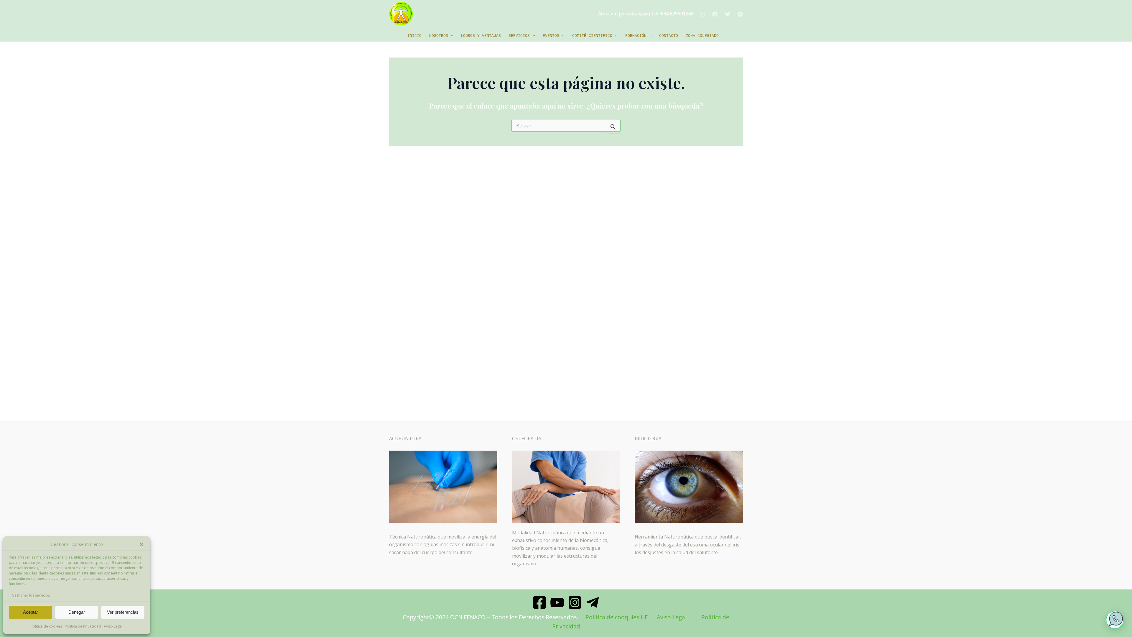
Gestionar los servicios (31, 595)
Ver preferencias (123, 612)
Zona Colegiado (702, 36)
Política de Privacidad (83, 626)
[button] (141, 544)
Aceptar (30, 612)
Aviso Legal (113, 626)
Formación (635, 36)
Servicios (519, 36)
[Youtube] (557, 602)
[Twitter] (727, 14)
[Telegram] (740, 14)
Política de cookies (46, 626)
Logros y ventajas (481, 36)
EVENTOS (551, 36)
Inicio (414, 36)
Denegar (76, 612)
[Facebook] (715, 14)
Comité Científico (592, 36)
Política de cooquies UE (616, 617)
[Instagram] (702, 14)
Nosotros (438, 36)
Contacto (668, 36)
